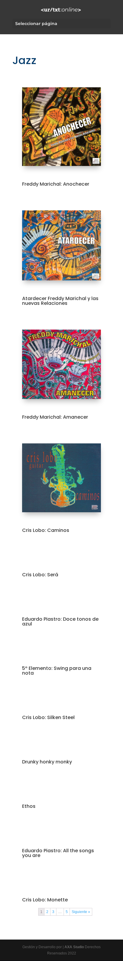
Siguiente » (81, 912)
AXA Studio (74, 947)
